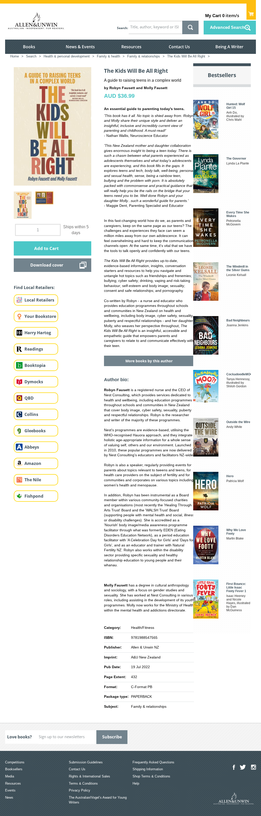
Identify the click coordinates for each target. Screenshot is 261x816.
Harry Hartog (37, 332)
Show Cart (251, 12)
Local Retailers (39, 300)
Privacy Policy (79, 790)
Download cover (46, 265)
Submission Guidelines (86, 762)
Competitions (14, 762)
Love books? (19, 737)
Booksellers (13, 769)
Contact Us (179, 47)
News (9, 797)
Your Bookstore (40, 316)
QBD (29, 398)
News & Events (80, 47)
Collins (31, 414)
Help (136, 783)
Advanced (227, 27)
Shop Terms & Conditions (151, 776)
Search (122, 28)
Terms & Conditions (83, 783)
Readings (33, 349)
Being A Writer (229, 47)
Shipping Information (148, 769)
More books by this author (149, 360)
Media (9, 776)
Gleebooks (35, 431)
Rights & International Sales (89, 776)
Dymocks (33, 382)
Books (29, 47)
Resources (131, 47)
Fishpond (33, 496)
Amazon (32, 463)
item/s (222, 15)
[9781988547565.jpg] (52, 126)
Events (10, 790)
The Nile (32, 480)
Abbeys (31, 447)
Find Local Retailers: (34, 287)
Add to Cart (46, 248)
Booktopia (35, 365)
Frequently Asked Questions (153, 762)
